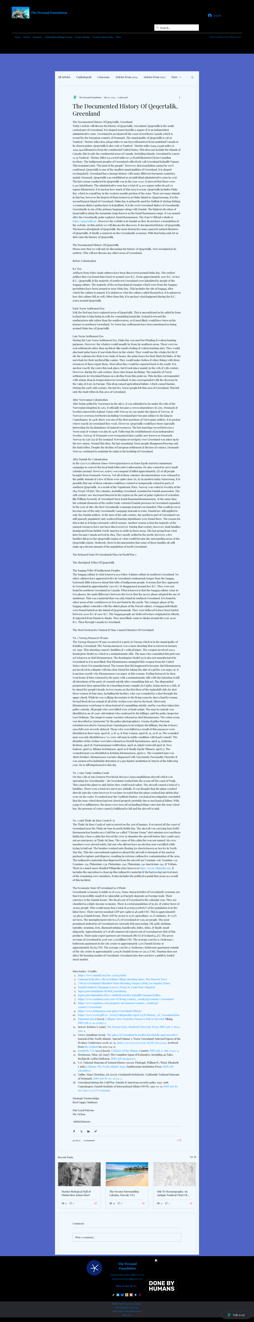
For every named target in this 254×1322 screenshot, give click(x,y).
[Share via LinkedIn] (88, 1131)
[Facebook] (135, 1294)
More (174, 77)
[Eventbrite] (131, 1294)
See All (193, 1156)
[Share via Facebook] (74, 1131)
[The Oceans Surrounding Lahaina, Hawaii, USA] (127, 1174)
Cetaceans (103, 77)
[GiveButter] (126, 1294)
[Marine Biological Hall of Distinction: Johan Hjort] (79, 1174)
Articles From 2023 (154, 77)
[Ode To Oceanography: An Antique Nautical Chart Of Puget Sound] (174, 1174)
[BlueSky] (122, 1294)
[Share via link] (95, 1131)
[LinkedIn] (117, 1294)
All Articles (64, 77)
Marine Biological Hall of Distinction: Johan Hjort (76, 1193)
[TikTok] (113, 1294)
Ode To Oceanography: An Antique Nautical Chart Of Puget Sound (172, 1193)
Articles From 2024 (126, 77)
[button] (192, 77)
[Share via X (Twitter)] (81, 1131)
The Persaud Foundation (49, 12)
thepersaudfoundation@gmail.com (225, 37)
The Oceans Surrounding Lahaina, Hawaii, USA (124, 1193)
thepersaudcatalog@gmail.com (127, 1278)
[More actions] (179, 97)
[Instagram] (139, 1294)
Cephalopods (84, 77)
